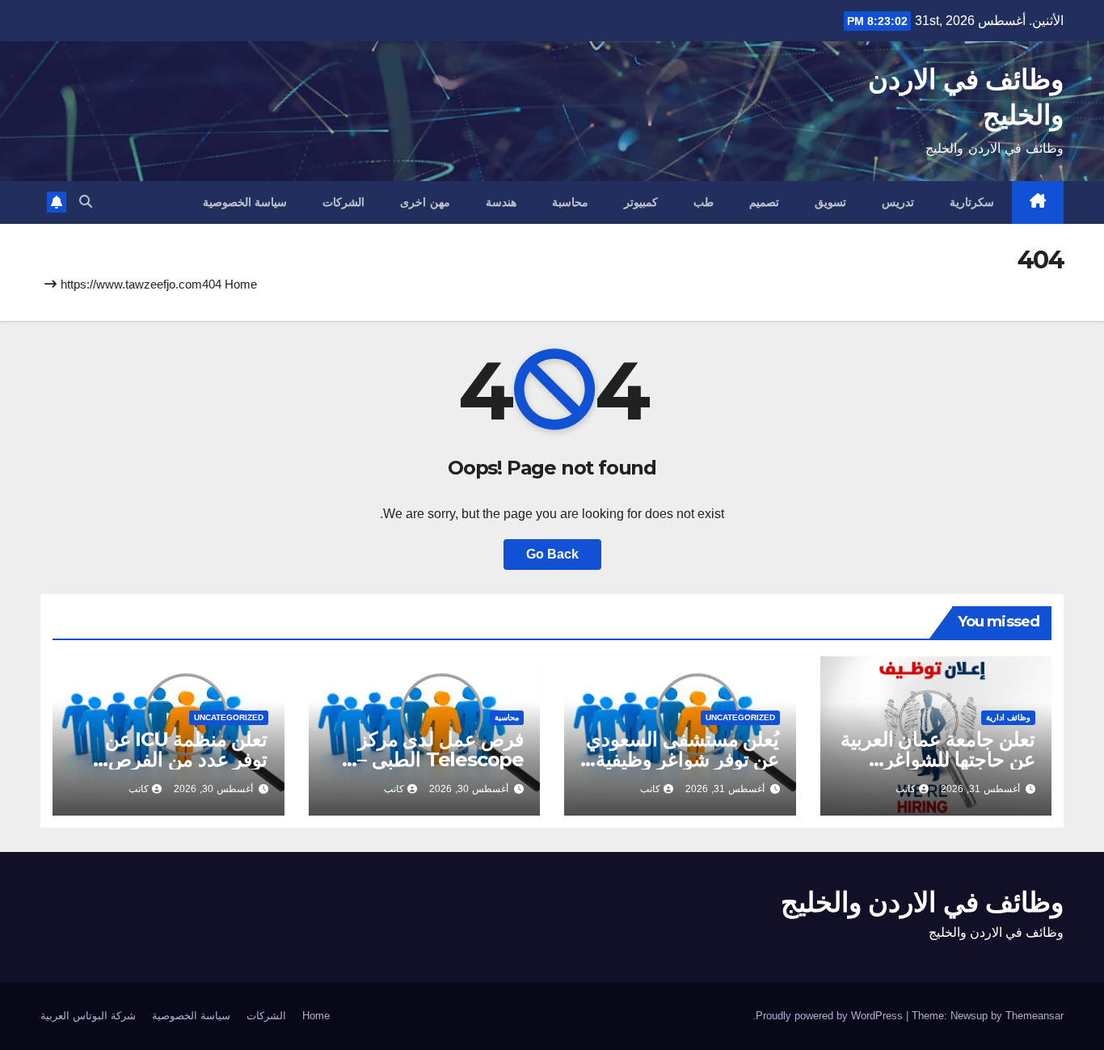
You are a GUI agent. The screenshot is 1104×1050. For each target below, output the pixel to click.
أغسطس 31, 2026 (980, 789)
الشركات (343, 202)
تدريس (898, 202)
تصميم (764, 202)
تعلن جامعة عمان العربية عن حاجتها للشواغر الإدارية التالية (938, 759)
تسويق (830, 202)
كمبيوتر (641, 202)
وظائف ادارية (1008, 717)
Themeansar (1034, 1016)
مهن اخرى (425, 202)
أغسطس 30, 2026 (468, 789)
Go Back (552, 554)
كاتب (905, 789)
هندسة (501, 202)
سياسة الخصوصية (245, 202)
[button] (85, 202)
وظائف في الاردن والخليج (922, 902)
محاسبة (570, 202)
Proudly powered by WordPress (831, 1016)
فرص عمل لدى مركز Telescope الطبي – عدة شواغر (440, 759)
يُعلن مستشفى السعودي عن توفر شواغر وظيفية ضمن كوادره (682, 759)
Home (241, 284)
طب (703, 202)
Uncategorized (740, 717)
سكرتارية (972, 202)
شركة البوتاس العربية (88, 1016)
